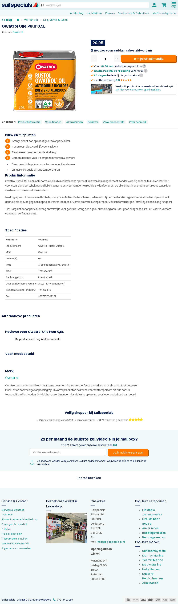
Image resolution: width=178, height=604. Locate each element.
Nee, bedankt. (89, 326)
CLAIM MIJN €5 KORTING (89, 317)
